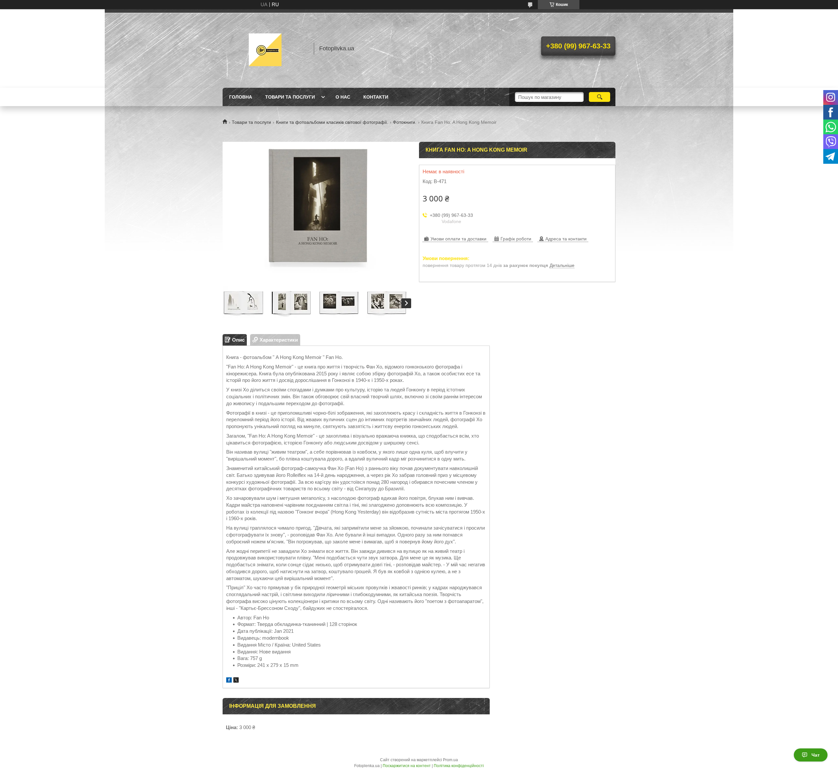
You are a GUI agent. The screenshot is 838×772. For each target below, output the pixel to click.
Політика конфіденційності (459, 765)
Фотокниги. (404, 122)
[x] (236, 681)
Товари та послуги (290, 97)
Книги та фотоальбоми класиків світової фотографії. (332, 122)
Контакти (375, 97)
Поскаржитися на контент (407, 765)
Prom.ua (450, 760)
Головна (240, 97)
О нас (343, 97)
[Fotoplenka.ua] (265, 48)
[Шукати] (599, 97)
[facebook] (229, 681)
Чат (815, 755)
